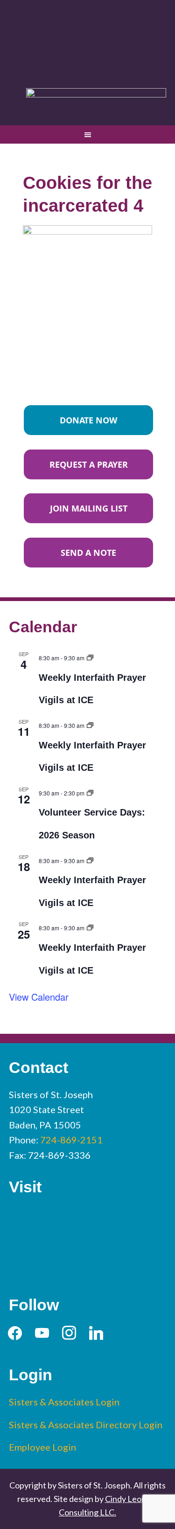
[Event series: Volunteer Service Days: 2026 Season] (90, 791)
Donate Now (88, 420)
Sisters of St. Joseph (88, 39)
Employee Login (42, 1447)
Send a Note (88, 552)
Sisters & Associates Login (64, 1401)
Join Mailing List (88, 508)
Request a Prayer (88, 464)
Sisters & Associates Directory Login (85, 1424)
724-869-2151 (71, 1139)
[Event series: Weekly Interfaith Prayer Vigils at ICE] (90, 656)
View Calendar (39, 996)
